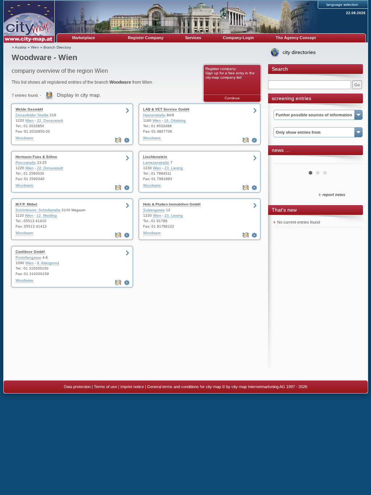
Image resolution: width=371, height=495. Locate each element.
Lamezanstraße (156, 163)
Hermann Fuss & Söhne (36, 157)
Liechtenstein (155, 157)
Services (193, 38)
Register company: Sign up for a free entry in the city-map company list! (230, 73)
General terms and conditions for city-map (184, 386)
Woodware (24, 138)
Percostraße (26, 163)
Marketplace (83, 38)
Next (353, 161)
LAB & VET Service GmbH (166, 109)
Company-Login (238, 38)
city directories (299, 52)
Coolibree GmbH (30, 252)
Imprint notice (132, 386)
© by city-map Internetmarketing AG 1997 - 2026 (264, 386)
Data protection (77, 386)
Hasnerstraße (154, 115)
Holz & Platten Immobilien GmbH (171, 204)
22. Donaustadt (50, 120)
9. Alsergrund (48, 263)
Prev (283, 161)
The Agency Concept (296, 38)
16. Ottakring (175, 120)
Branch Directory (57, 47)
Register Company (145, 38)
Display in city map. (79, 95)
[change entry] (127, 140)
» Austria (19, 47)
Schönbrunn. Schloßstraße (38, 210)
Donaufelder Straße (32, 115)
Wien (35, 47)
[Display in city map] (118, 140)
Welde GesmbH (29, 109)
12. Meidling (47, 215)
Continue (232, 98)
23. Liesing (173, 168)
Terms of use (105, 386)
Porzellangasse (28, 257)
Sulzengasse (154, 210)
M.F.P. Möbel (26, 204)
